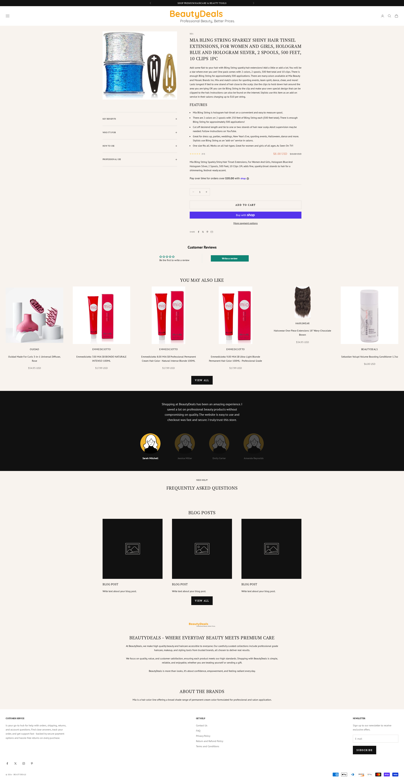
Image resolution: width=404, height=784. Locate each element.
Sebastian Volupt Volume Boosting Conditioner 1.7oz (369, 356)
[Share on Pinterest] (207, 232)
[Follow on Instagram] (23, 763)
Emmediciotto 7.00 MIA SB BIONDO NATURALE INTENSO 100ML (101, 358)
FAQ (198, 730)
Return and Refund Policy (209, 741)
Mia (191, 34)
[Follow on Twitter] (15, 763)
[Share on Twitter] (203, 232)
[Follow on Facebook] (7, 763)
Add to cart (245, 204)
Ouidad (34, 349)
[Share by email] (212, 232)
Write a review (230, 258)
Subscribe (364, 750)
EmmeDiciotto (101, 349)
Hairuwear (302, 323)
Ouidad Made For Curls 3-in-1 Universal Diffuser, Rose (34, 358)
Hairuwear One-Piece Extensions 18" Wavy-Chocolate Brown (302, 332)
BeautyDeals (369, 349)
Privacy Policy (203, 735)
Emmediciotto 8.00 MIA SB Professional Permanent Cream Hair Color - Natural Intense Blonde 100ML (168, 358)
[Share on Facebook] (198, 232)
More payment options (245, 223)
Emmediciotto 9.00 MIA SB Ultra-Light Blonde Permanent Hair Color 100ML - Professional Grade (235, 358)
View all (202, 380)
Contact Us (201, 725)
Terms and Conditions (207, 746)
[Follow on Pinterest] (31, 763)
